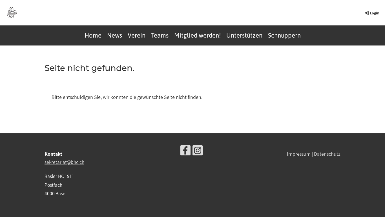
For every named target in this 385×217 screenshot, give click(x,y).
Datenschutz (327, 154)
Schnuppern (284, 35)
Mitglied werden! (197, 35)
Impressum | (300, 154)
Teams (160, 35)
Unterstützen (244, 35)
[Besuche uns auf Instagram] (198, 151)
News (114, 35)
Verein (136, 35)
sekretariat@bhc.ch (64, 162)
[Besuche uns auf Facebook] (185, 151)
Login (374, 13)
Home (93, 35)
